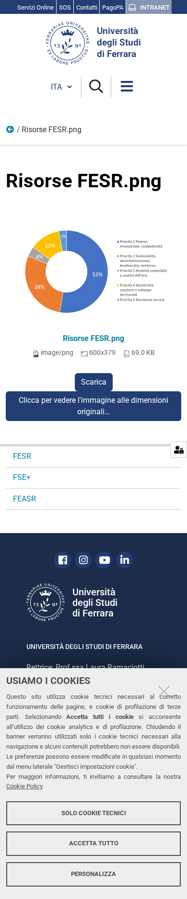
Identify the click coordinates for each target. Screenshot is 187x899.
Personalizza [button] (93, 873)
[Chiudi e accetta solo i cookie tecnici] (164, 691)
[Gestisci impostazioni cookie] (178, 449)
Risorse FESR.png (93, 338)
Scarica (93, 382)
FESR (10, 131)
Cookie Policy (24, 786)
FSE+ (22, 477)
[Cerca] (96, 87)
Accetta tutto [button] (93, 843)
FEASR (24, 498)
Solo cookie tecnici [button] (93, 813)
